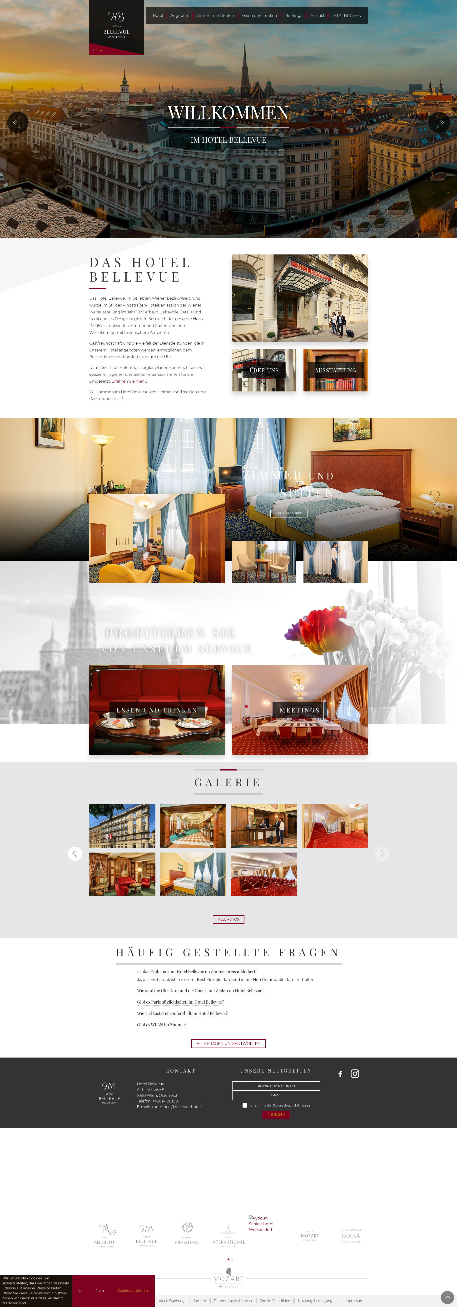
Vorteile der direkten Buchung (159, 1301)
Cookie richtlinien (132, 1290)
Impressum (353, 1301)
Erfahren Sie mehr (129, 381)
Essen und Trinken (259, 15)
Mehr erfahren (289, 513)
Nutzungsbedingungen (317, 1301)
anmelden (276, 1114)
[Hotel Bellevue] (117, 25)
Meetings (293, 15)
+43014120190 (165, 1101)
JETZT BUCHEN (346, 15)
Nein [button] (100, 1290)
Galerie (228, 782)
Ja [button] (80, 1290)
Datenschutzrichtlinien (290, 1105)
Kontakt (317, 15)
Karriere (199, 1301)
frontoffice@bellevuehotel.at (178, 1107)
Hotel (158, 15)
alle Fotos (228, 919)
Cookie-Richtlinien (275, 1301)
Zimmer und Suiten (215, 15)
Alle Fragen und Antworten (229, 1043)
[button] (18, 122)
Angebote (179, 15)
